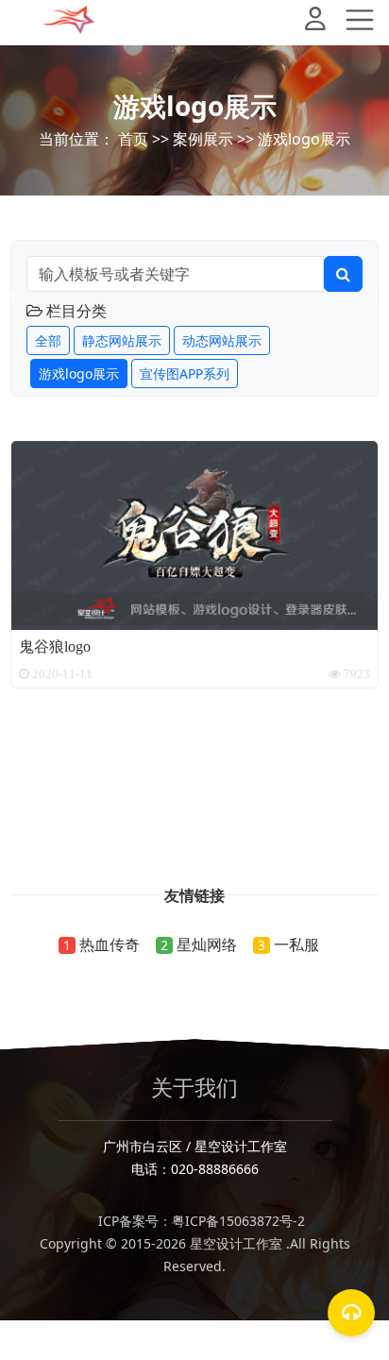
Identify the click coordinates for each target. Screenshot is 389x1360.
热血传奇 (109, 944)
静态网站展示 (121, 340)
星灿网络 (207, 944)
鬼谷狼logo (55, 645)
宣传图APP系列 (184, 373)
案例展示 (203, 138)
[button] (323, 22)
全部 (48, 340)
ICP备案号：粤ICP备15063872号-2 (195, 1221)
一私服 (296, 944)
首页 (133, 138)
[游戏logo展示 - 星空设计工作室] (69, 20)
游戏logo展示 (304, 138)
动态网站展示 (222, 340)
